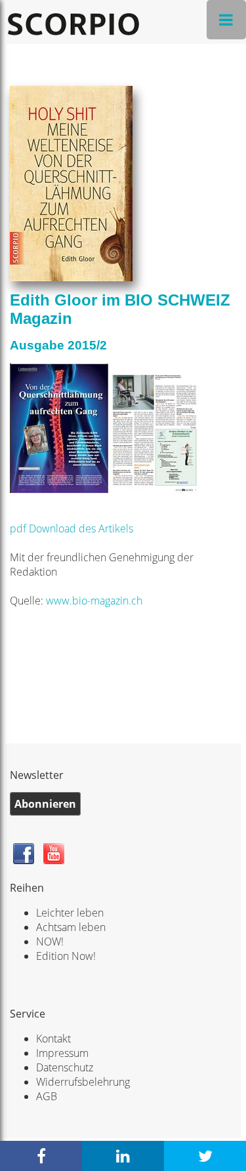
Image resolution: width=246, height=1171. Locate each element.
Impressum (62, 1053)
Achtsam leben (71, 927)
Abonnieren (45, 804)
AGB (46, 1096)
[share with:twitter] (205, 1156)
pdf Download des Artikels (73, 528)
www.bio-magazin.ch (94, 600)
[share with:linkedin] (123, 1156)
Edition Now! (66, 956)
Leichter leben (70, 912)
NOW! (50, 941)
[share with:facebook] (41, 1156)
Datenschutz (64, 1067)
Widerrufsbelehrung (83, 1082)
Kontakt (53, 1038)
